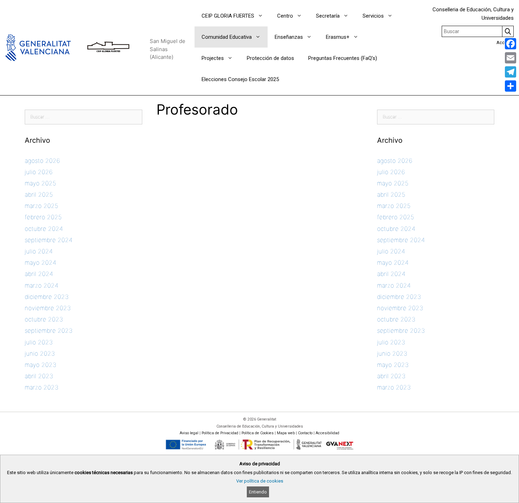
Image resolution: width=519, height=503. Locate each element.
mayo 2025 (40, 183)
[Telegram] (510, 72)
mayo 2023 (40, 364)
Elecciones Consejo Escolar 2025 (240, 79)
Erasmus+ (338, 37)
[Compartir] (510, 86)
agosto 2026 (42, 160)
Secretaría (328, 16)
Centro (285, 16)
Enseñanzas (289, 37)
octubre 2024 (44, 228)
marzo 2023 (41, 387)
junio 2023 (40, 353)
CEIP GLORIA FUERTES (228, 16)
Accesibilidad (327, 433)
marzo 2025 (41, 205)
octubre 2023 (44, 319)
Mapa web (286, 433)
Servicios (373, 16)
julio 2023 (39, 342)
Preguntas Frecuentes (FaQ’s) (342, 58)
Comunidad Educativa (227, 37)
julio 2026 (39, 172)
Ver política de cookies (259, 481)
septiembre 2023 (48, 330)
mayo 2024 (40, 262)
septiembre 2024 (48, 240)
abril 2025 (39, 194)
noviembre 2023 (48, 308)
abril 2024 (39, 273)
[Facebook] (510, 44)
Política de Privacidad (220, 433)
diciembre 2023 (46, 296)
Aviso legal (189, 433)
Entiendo (258, 492)
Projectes (213, 58)
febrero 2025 (43, 217)
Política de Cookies (257, 433)
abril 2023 (39, 376)
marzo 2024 (41, 285)
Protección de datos (270, 58)
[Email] (510, 58)
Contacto (305, 433)
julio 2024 (39, 251)
